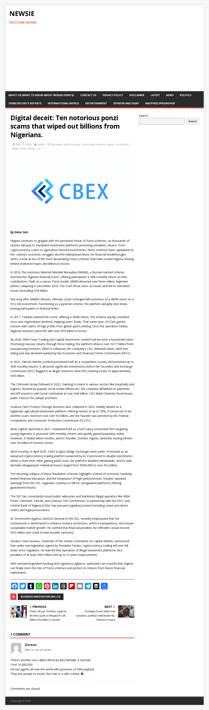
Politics (185, 95)
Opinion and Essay (126, 103)
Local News (122, 144)
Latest (155, 95)
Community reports (93, 144)
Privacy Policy (113, 95)
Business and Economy (65, 144)
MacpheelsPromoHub (160, 103)
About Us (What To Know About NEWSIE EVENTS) (41, 95)
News (169, 95)
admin (41, 144)
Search (143, 116)
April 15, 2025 (24, 144)
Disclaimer (136, 95)
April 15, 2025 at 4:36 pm (38, 649)
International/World (63, 103)
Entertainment (96, 103)
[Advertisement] (104, 60)
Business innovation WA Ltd (40, 596)
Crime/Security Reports (25, 103)
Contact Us (88, 95)
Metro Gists (19, 148)
